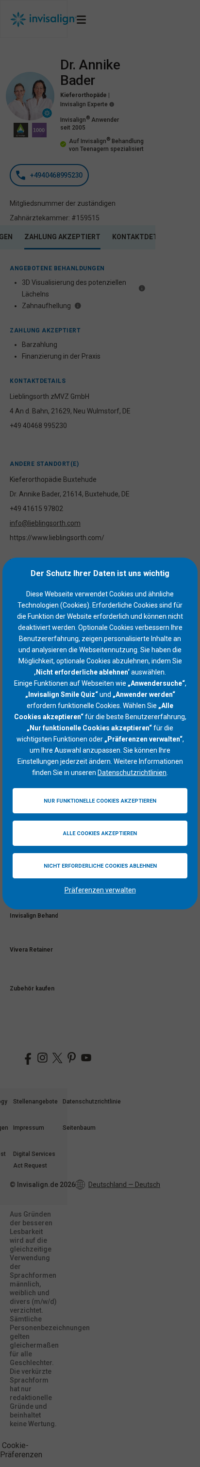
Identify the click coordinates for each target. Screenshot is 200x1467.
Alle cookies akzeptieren (100, 833)
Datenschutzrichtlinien (132, 772)
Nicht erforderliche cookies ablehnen (100, 866)
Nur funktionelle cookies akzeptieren (100, 801)
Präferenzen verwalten (100, 890)
